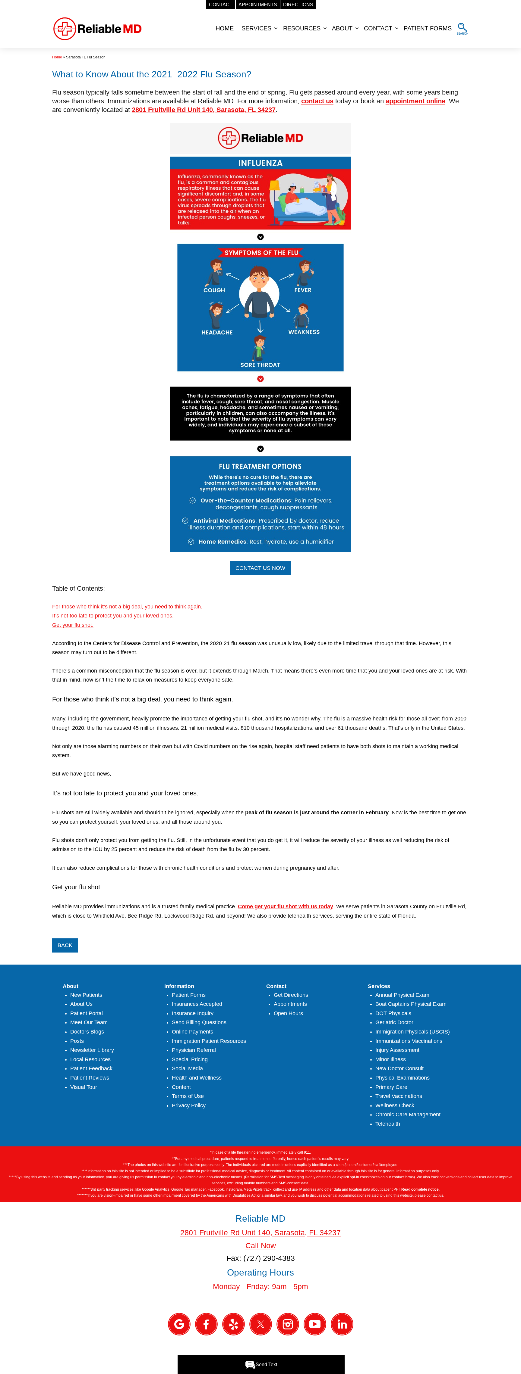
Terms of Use (188, 1096)
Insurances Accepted (197, 1004)
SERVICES (256, 28)
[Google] (179, 1324)
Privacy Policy (189, 1105)
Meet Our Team (89, 1022)
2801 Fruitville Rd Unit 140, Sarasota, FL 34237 (204, 109)
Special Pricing (190, 1059)
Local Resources (90, 1059)
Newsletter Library (92, 1050)
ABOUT (342, 28)
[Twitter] (260, 1324)
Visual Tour (83, 1087)
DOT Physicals (393, 1013)
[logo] (97, 28)
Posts (77, 1041)
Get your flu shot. (72, 625)
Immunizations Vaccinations (408, 1041)
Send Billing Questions (199, 1022)
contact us (317, 101)
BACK (65, 945)
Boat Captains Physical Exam (411, 1004)
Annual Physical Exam (402, 995)
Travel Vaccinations (398, 1096)
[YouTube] (315, 1324)
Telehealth (387, 1124)
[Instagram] (288, 1324)
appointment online (415, 101)
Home (57, 57)
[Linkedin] (342, 1324)
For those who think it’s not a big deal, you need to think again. (127, 607)
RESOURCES (301, 28)
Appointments (290, 1004)
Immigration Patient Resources (209, 1041)
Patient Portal (86, 1013)
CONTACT (378, 28)
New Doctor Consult (399, 1068)
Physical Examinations (402, 1078)
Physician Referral (194, 1050)
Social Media (187, 1068)
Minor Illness (390, 1059)
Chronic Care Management (407, 1114)
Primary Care (391, 1087)
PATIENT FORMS (428, 28)
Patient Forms (189, 995)
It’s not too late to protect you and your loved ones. (113, 616)
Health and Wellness (197, 1078)
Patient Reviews (89, 1078)
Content (181, 1087)
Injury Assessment (397, 1050)
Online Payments (192, 1032)
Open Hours (288, 1013)
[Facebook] (206, 1324)
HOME (225, 28)
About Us (81, 1004)
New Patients (86, 995)
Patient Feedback (91, 1068)
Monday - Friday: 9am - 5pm (260, 1286)
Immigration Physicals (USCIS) (412, 1032)
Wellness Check (394, 1105)
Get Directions (291, 995)
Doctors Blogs (87, 1032)
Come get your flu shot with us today (285, 906)
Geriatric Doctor (394, 1022)
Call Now (260, 1245)
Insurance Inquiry (192, 1013)
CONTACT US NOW (260, 568)
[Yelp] (233, 1324)
